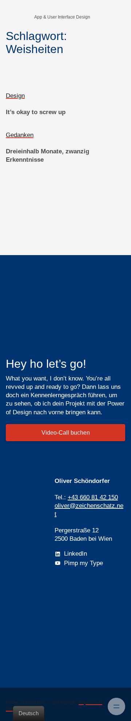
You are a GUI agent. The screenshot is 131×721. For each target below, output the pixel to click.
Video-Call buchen (65, 433)
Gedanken (19, 135)
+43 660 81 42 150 (93, 497)
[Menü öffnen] (116, 706)
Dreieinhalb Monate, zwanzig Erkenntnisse (47, 155)
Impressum (90, 702)
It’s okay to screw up (36, 112)
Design (15, 95)
